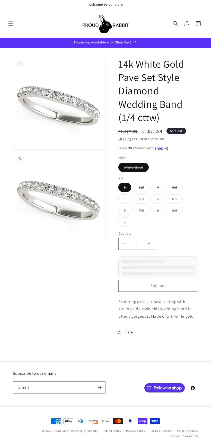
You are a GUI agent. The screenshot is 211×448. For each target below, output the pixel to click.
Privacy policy (135, 431)
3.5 (144, 188)
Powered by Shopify (84, 431)
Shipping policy (187, 431)
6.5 (177, 200)
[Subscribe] (99, 387)
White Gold (136, 168)
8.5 (177, 211)
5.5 (144, 200)
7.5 (144, 211)
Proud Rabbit (62, 431)
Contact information (184, 436)
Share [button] (128, 332)
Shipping (124, 139)
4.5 (177, 188)
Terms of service (161, 431)
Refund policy (112, 431)
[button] (10, 23)
